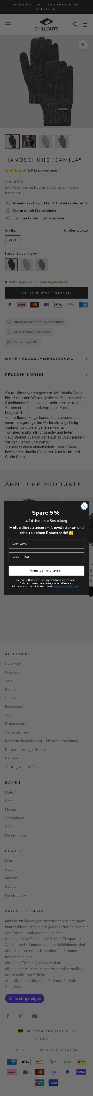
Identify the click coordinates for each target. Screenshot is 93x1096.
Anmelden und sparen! (46, 570)
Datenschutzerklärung (65, 586)
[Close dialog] (84, 506)
